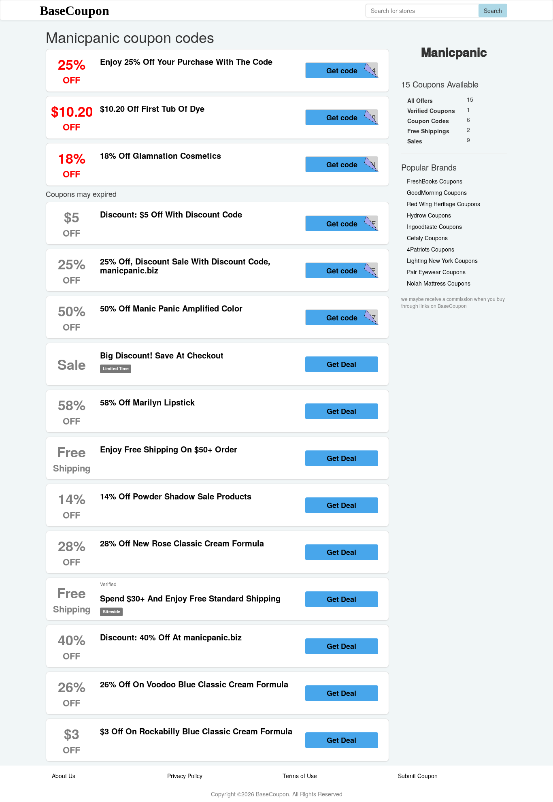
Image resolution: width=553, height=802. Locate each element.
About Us (63, 776)
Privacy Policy (184, 776)
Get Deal (341, 364)
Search (493, 10)
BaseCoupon (74, 10)
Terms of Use (300, 776)
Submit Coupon (418, 776)
